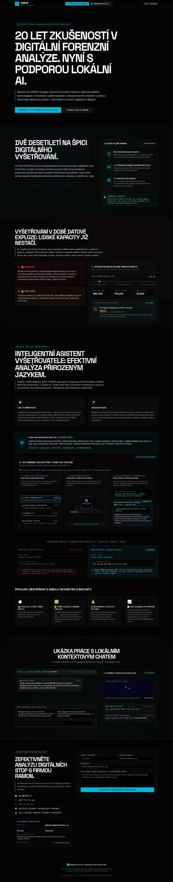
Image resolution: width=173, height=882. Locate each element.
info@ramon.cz (25, 796)
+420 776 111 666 (26, 800)
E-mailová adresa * (126, 755)
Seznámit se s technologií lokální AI (38, 110)
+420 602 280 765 (25, 804)
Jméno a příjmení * (89, 755)
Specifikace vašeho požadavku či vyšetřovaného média (104, 772)
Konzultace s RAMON (78, 110)
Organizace (85, 763)
